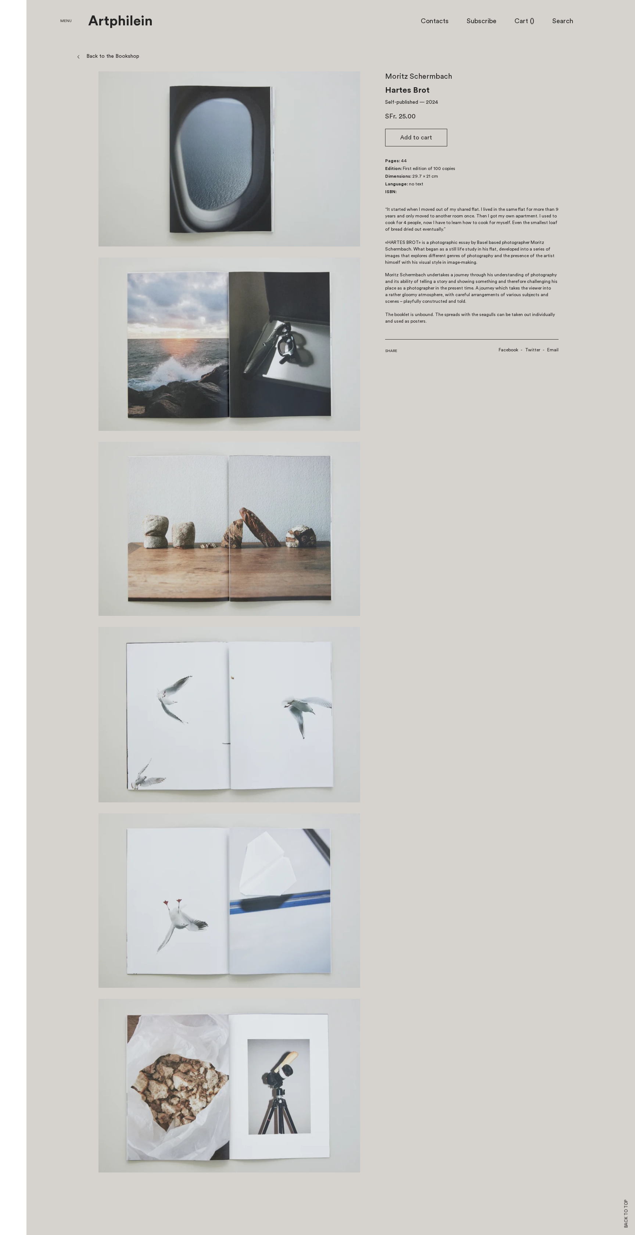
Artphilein (120, 21)
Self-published (401, 102)
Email (553, 350)
